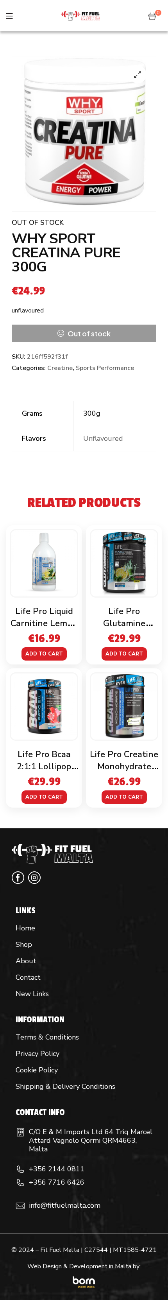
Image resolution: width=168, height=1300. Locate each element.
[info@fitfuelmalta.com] (20, 1205)
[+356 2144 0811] (20, 1169)
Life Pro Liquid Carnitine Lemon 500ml (44, 623)
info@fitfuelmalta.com (64, 1205)
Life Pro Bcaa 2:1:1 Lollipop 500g (44, 767)
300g (91, 413)
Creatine (60, 368)
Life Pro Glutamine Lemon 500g (124, 623)
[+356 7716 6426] (20, 1182)
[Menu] (9, 15)
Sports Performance (105, 368)
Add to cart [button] (44, 653)
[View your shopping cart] (152, 15)
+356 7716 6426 (56, 1182)
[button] (138, 74)
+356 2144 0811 (56, 1169)
